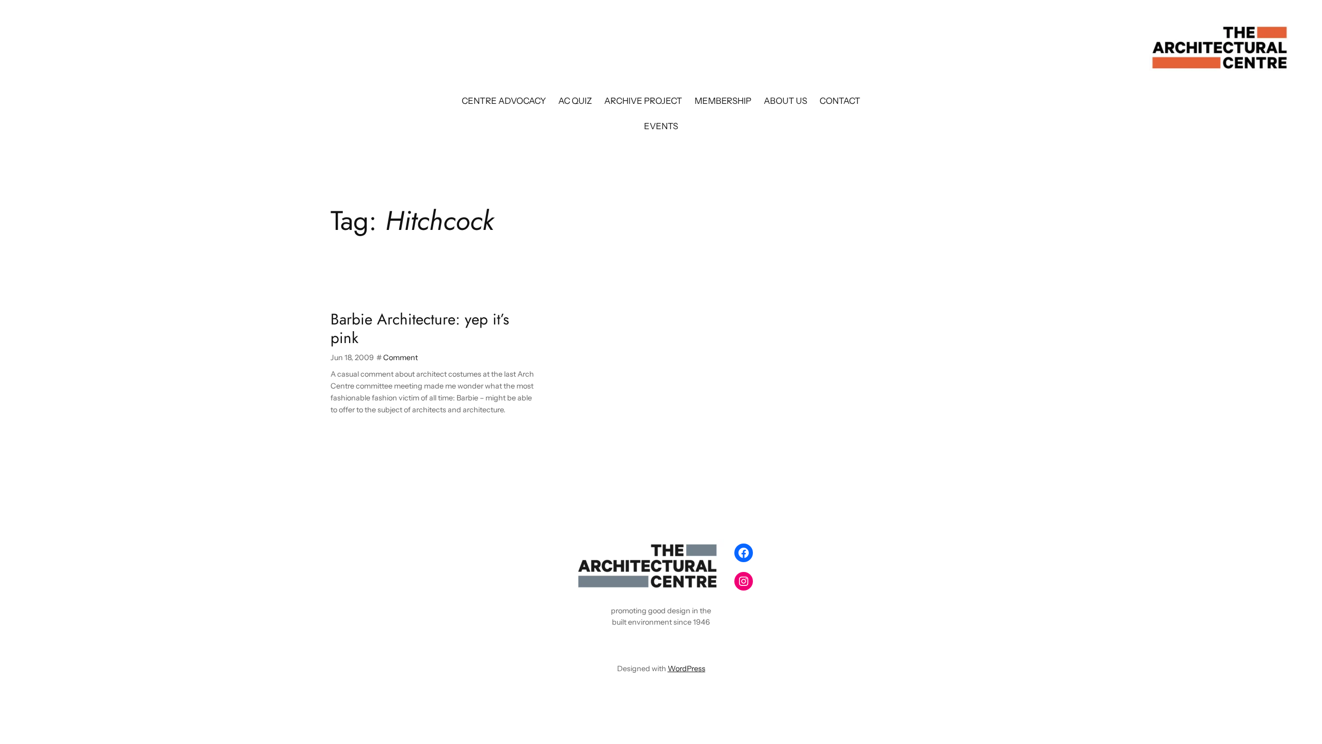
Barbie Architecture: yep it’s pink (419, 328)
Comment (400, 357)
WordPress (686, 668)
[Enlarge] (710, 552)
